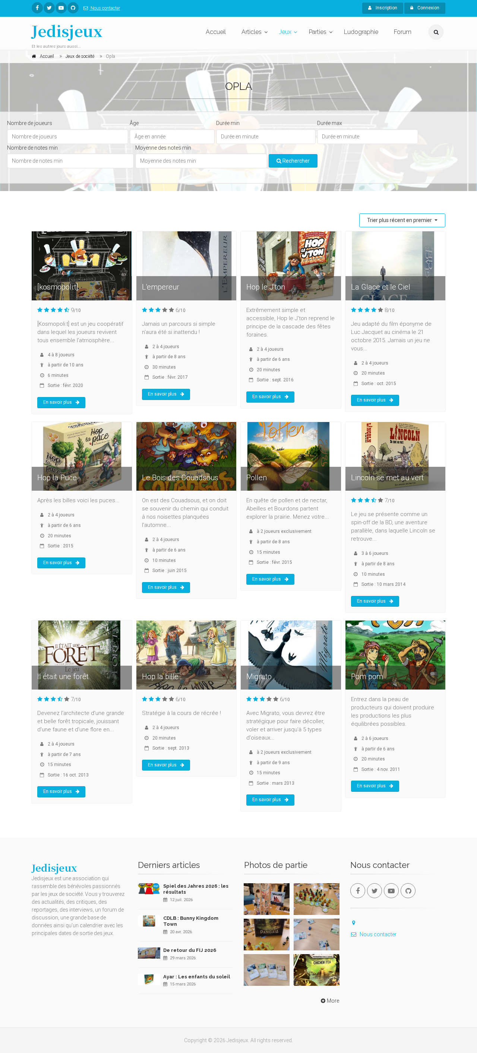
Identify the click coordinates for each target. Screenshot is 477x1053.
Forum (402, 31)
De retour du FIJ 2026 (189, 950)
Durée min (228, 123)
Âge (134, 123)
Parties (317, 31)
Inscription (386, 7)
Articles (251, 31)
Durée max (329, 123)
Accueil (216, 31)
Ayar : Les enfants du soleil (196, 976)
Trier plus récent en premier (400, 220)
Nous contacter (104, 8)
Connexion (427, 7)
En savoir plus (57, 402)
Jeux (285, 31)
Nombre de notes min (32, 148)
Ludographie (361, 31)
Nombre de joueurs (29, 123)
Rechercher (295, 161)
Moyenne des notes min (163, 148)
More (333, 1001)
